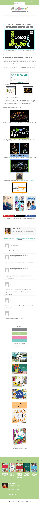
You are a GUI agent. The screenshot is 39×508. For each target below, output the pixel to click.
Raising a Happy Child (15, 244)
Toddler (19, 337)
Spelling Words (20, 220)
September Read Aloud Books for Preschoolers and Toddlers (19, 475)
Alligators (15, 122)
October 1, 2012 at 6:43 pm (14, 245)
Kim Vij (13, 486)
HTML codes (15, 106)
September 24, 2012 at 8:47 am (15, 300)
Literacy (31, 218)
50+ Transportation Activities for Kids (34, 475)
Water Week (10, 157)
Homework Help (25, 218)
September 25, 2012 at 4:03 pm (15, 256)
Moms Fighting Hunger (21, 180)
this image (7, 106)
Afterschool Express (19, 218)
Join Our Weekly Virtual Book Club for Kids (12, 475)
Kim (29, 218)
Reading (9, 218)
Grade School (19, 330)
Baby (19, 341)
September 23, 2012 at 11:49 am (15, 313)
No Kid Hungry (31, 180)
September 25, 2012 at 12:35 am (15, 284)
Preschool (19, 333)
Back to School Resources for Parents (27, 475)
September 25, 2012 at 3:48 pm (15, 269)
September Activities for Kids (5, 474)
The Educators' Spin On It (19, 10)
